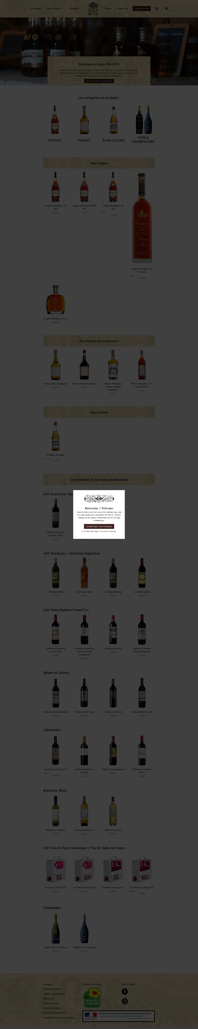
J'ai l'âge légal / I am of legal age (99, 526)
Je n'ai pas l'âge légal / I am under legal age (99, 531)
